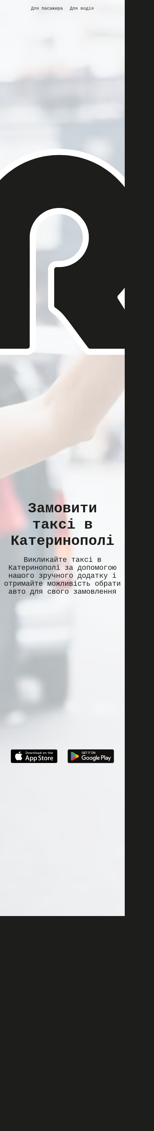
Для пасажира (47, 8)
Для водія (82, 8)
